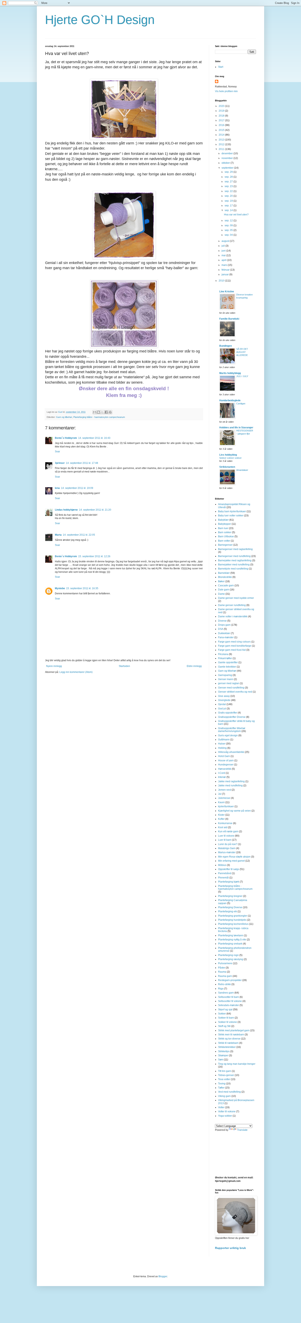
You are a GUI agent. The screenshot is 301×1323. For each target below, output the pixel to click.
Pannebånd (224, 873)
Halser (221, 743)
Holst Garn (224, 756)
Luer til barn (224, 839)
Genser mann (225, 679)
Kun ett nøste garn (228, 831)
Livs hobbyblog (228, 454)
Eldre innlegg (194, 666)
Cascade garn (226, 585)
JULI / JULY (242, 376)
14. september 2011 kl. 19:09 (77, 488)
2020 (222, 106)
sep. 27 (229, 181)
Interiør (222, 777)
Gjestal (222, 704)
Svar (57, 451)
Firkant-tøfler (225, 658)
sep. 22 (229, 191)
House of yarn (226, 760)
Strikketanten (227, 466)
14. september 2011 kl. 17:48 (82, 463)
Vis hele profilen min (226, 91)
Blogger (162, 1276)
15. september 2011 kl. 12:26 (94, 556)
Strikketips (224, 1051)
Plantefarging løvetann (230, 935)
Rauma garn (225, 976)
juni (224, 250)
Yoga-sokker (225, 1115)
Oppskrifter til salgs (228, 869)
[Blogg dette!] (98, 412)
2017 (222, 120)
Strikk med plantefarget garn (233, 1030)
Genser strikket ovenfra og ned (235, 691)
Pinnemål (223, 877)
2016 (222, 125)
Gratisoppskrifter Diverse (232, 717)
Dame (221, 593)
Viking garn (224, 1096)
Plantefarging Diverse (230, 907)
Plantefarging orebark (230, 943)
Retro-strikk (224, 984)
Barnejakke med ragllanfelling (234, 560)
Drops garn (224, 624)
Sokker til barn (226, 1017)
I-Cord (221, 773)
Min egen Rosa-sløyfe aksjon (234, 856)
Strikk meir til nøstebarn (231, 1034)
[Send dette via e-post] (95, 412)
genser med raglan (228, 683)
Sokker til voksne (227, 1022)
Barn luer (223, 528)
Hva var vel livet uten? (236, 214)
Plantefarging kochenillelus (233, 924)
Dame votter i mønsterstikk (232, 616)
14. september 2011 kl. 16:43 (94, 438)
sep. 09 (229, 225)
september (228, 167)
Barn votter (224, 540)
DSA (220, 629)
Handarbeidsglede (230, 400)
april (224, 260)
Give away (224, 696)
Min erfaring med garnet (231, 860)
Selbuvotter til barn (228, 997)
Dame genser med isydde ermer (236, 598)
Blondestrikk (225, 577)
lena (57, 488)
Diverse (222, 620)
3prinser (60, 463)
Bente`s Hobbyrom (66, 438)
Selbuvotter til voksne (230, 1001)
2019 (222, 110)
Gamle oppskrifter (228, 662)
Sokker (222, 1013)
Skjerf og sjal (225, 1009)
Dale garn (223, 589)
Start (220, 66)
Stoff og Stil (224, 1026)
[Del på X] (102, 412)
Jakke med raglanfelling (231, 781)
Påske (221, 967)
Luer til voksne (226, 835)
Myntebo (60, 588)
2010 (222, 280)
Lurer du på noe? (227, 844)
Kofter (221, 819)
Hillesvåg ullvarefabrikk (231, 752)
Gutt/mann (224, 739)
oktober (226, 162)
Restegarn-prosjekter (230, 980)
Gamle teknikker (227, 666)
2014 (222, 134)
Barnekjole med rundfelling (233, 568)
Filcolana (223, 654)
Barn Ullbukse (226, 536)
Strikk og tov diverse (229, 1038)
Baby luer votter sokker (230, 515)
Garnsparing (225, 675)
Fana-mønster (226, 637)
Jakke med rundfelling (230, 785)
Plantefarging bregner (230, 896)
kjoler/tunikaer (226, 806)
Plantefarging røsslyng (230, 959)
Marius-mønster (226, 852)
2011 (222, 149)
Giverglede (224, 700)
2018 (222, 115)
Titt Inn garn (224, 1071)
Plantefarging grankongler (232, 915)
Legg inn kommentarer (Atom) (76, 672)
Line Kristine (226, 291)
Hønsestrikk (224, 768)
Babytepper (224, 524)
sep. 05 (229, 230)
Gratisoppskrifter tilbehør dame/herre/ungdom (231, 730)
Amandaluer (242, 470)
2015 (222, 130)
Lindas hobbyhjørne (66, 509)
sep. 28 (229, 176)
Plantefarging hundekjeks (232, 919)
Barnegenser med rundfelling (234, 556)
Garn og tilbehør (64, 417)
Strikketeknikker (227, 1047)
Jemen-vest (224, 789)
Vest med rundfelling (229, 1091)
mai (224, 255)
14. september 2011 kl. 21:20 (95, 509)
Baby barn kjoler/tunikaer (232, 511)
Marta (58, 534)
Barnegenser (225, 544)
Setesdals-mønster (228, 1005)
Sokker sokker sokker (230, 458)
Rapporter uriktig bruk (230, 1248)
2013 (222, 139)
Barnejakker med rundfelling (234, 564)
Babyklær (223, 519)
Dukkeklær (224, 633)
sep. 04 (229, 234)
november (227, 158)
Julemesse (224, 798)
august (226, 241)
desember (227, 153)
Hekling (222, 748)
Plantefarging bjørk (228, 881)
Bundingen (225, 345)
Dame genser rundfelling (232, 605)
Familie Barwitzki (229, 318)
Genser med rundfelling (231, 687)
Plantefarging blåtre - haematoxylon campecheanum (99, 417)
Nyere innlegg (54, 666)
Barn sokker (224, 532)
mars (225, 265)
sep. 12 (229, 220)
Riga (220, 988)
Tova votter (224, 1079)
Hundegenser (225, 764)
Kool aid (222, 827)
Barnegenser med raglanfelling (235, 549)
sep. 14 (229, 210)
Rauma (222, 971)
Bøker (221, 581)
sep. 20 (229, 195)
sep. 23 (229, 186)
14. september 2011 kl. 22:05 (79, 534)
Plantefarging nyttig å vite (232, 939)
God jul (222, 708)
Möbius (222, 865)
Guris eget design (228, 735)
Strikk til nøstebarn (228, 1043)
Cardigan (240, 403)
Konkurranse (225, 823)
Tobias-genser (226, 1075)
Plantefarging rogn (228, 955)
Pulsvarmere (225, 963)
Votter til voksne (226, 1111)
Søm (220, 1059)
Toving (221, 1083)
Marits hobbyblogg (230, 373)
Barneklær (224, 573)
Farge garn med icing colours (234, 641)
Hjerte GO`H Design (100, 20)
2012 (222, 144)
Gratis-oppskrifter (227, 712)
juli (223, 245)
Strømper (223, 1055)
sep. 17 (229, 205)
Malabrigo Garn (226, 848)
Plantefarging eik (227, 911)
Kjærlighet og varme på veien (234, 810)
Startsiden (124, 666)
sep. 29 (229, 171)
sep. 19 (229, 200)
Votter (221, 1107)
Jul (219, 793)
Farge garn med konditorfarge (234, 645)
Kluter (221, 814)
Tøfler (221, 1087)
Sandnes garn (226, 992)
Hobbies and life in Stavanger (236, 427)
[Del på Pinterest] (110, 412)
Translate (242, 1130)
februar (226, 269)
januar (225, 274)
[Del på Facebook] (106, 412)
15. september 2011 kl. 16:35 (82, 588)
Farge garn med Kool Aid (232, 649)
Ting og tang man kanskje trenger (236, 1063)
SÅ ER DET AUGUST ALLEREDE (242, 352)
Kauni (221, 802)
